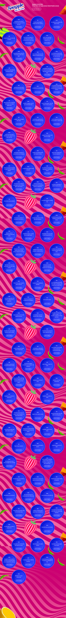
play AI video (18, 58)
